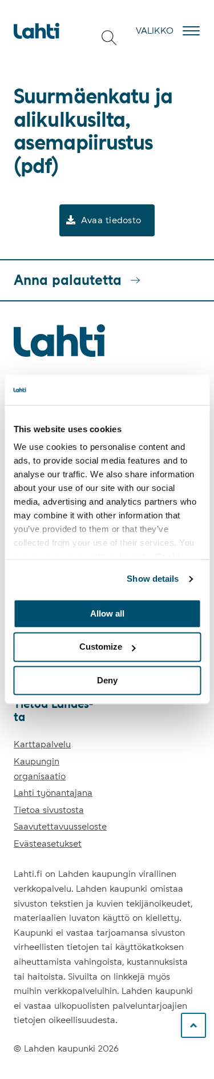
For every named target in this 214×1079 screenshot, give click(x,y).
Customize (100, 647)
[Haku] (109, 38)
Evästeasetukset (48, 843)
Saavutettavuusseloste (60, 826)
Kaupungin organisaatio (40, 769)
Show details (153, 578)
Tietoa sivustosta (49, 809)
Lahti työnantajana (53, 792)
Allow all (107, 613)
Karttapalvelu (42, 744)
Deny (107, 680)
